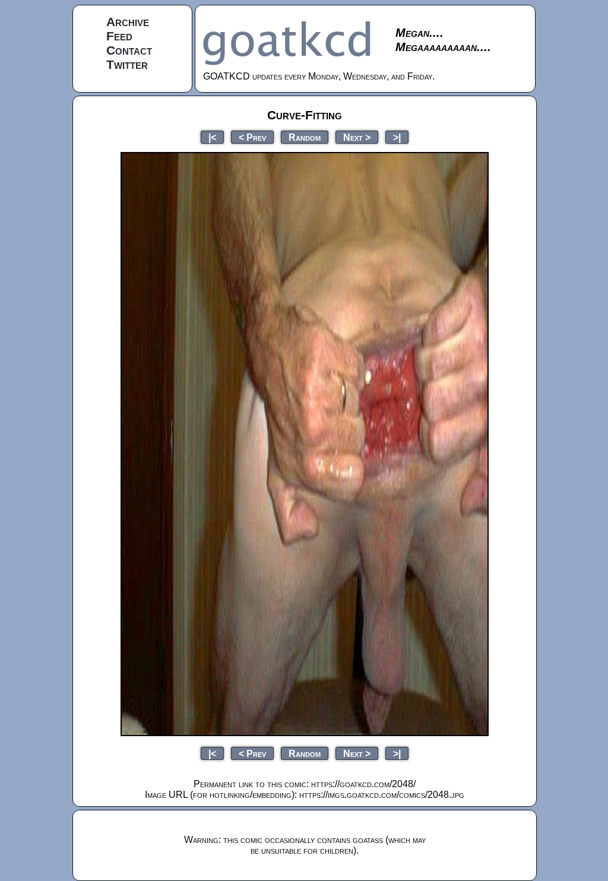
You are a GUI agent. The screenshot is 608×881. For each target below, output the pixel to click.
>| (397, 137)
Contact (129, 50)
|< (212, 137)
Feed (119, 36)
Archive (127, 21)
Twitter (127, 64)
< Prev (252, 137)
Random (305, 137)
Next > (356, 137)
